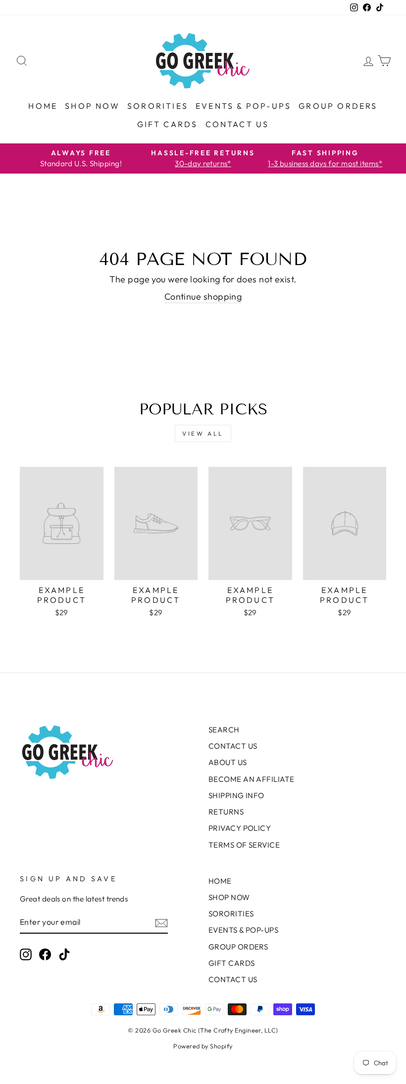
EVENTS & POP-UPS (243, 106)
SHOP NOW (92, 106)
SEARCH (224, 729)
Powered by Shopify (202, 1046)
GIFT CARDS (167, 124)
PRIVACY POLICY (239, 828)
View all (203, 433)
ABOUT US (227, 762)
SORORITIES (157, 106)
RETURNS (226, 811)
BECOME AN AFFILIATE (251, 779)
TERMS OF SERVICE (244, 845)
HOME (42, 106)
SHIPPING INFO (236, 795)
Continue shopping (203, 296)
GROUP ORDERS (338, 106)
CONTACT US (237, 124)
